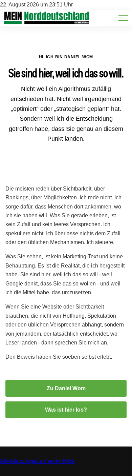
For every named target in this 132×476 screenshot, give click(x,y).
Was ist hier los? (66, 410)
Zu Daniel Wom (66, 388)
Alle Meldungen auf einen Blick (37, 461)
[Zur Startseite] (46, 23)
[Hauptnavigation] (118, 18)
